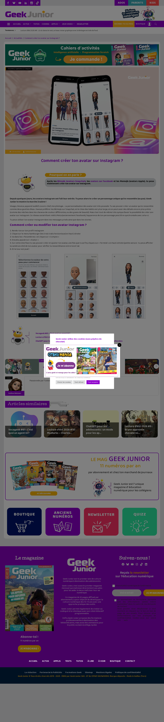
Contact (130, 661)
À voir (101, 661)
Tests (68, 661)
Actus (45, 661)
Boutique (115, 661)
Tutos (79, 661)
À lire (91, 661)
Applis (57, 661)
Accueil (33, 661)
